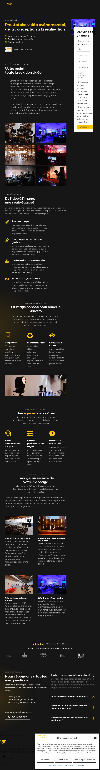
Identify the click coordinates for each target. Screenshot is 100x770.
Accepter (45, 760)
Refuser (63, 760)
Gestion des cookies (56, 765)
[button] (95, 738)
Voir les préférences (84, 760)
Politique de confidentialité (74, 765)
